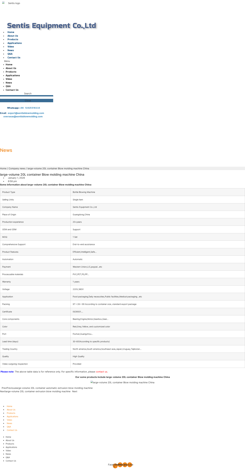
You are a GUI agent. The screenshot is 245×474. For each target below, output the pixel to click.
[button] (51, 61)
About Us (13, 35)
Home (11, 32)
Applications (15, 43)
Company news (17, 168)
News (11, 50)
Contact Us (14, 57)
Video (11, 46)
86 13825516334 (30, 108)
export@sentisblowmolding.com (26, 113)
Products (13, 39)
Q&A (10, 54)
